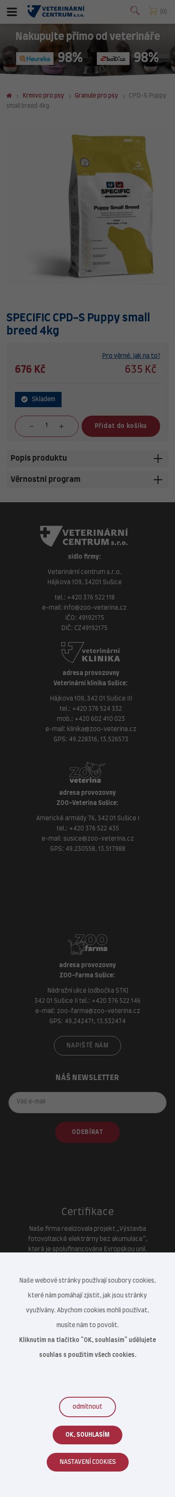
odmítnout (87, 1407)
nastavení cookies (87, 1462)
